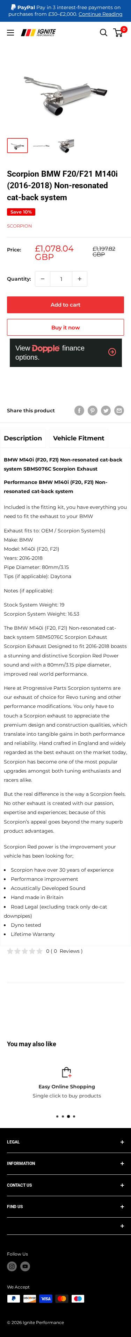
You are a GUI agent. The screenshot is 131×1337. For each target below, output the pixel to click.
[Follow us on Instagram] (12, 1266)
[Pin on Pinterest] (92, 410)
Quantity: (19, 279)
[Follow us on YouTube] (25, 1266)
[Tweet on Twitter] (106, 410)
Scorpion (19, 226)
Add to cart (65, 304)
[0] (118, 32)
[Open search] (104, 33)
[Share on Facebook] (79, 410)
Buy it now (65, 327)
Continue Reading (101, 14)
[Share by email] (119, 410)
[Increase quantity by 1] (79, 278)
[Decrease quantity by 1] (42, 278)
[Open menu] (10, 32)
